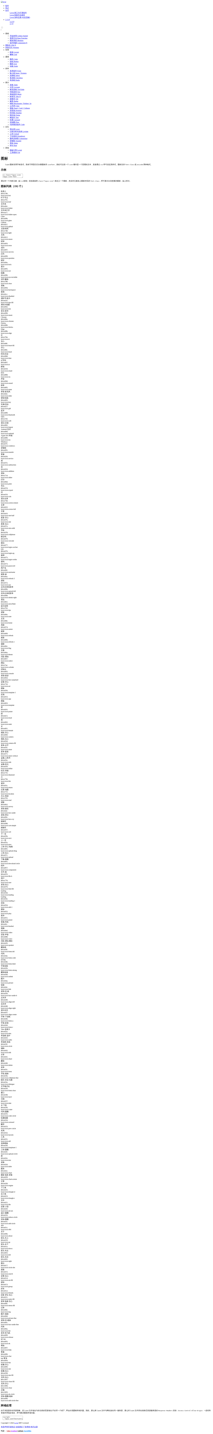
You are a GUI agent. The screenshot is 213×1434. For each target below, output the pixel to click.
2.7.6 (11, 24)
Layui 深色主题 (20, 17)
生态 (7, 10)
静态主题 (34, 1427)
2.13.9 (7, 20)
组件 (7, 6)
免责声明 (4, 1427)
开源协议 (11, 1427)
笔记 (7, 8)
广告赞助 (26, 1427)
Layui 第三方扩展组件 (18, 13)
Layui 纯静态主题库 (17, 15)
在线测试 (19, 1427)
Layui (16, 1423)
